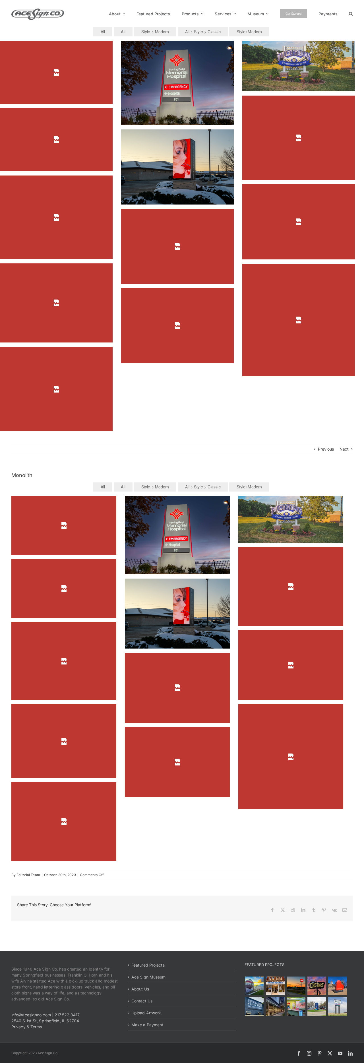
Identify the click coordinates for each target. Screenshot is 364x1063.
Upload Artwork (146, 1012)
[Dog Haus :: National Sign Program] (275, 1006)
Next (344, 449)
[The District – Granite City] (316, 986)
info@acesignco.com (31, 1014)
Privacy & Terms (26, 1026)
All (103, 31)
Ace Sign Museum (148, 977)
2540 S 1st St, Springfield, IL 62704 (45, 1020)
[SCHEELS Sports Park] (254, 986)
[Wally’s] (296, 986)
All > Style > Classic (203, 31)
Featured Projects (148, 965)
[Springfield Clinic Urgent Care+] (316, 1006)
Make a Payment (147, 1024)
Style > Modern (155, 31)
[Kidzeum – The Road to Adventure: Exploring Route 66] (296, 1006)
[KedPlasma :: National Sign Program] (254, 1006)
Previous (326, 449)
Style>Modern (249, 31)
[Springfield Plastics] (337, 1006)
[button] (351, 14)
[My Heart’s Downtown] (337, 986)
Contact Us (141, 1000)
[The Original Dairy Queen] (275, 986)
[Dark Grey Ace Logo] (37, 10)
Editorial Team (28, 875)
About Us (140, 988)
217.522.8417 (67, 1014)
